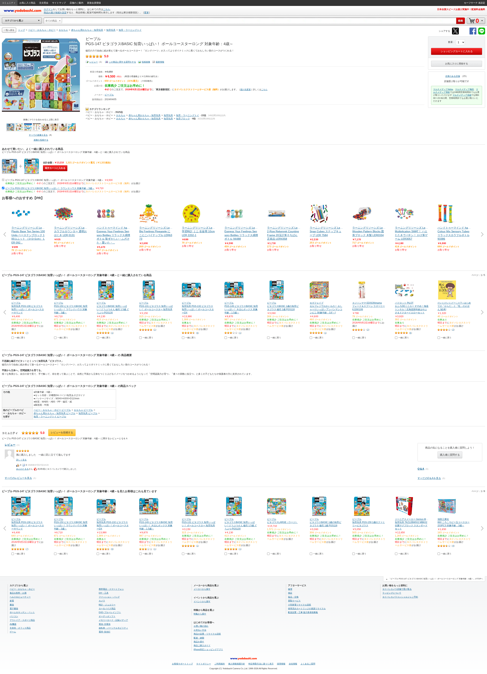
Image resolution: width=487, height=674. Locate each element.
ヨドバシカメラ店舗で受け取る (397, 589)
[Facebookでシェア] (472, 34)
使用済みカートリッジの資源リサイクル (307, 608)
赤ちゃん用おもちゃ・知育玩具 (145, 115)
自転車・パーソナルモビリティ (113, 628)
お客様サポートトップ (182, 664)
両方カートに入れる (55, 168)
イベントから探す (202, 601)
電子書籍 (14, 608)
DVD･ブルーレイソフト (110, 612)
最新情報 (160, 62)
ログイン (48, 9)
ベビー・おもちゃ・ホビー (99, 112)
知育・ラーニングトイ (187, 115)
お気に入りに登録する (456, 63)
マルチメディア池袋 (462, 95)
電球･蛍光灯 (104, 632)
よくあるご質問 (308, 664)
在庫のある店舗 (452, 76)
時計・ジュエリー (107, 605)
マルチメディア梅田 (464, 89)
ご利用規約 (219, 664)
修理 (290, 589)
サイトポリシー (203, 664)
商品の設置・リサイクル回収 (207, 634)
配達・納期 (199, 638)
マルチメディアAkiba (443, 89)
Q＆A (421, 468)
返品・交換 (293, 597)
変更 (146, 12)
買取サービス (294, 601)
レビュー (93, 62)
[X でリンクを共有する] (455, 34)
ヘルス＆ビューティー (20, 597)
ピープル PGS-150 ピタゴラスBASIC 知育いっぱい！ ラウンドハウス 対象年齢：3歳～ (49, 188)
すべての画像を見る (38, 135)
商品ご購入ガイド (202, 645)
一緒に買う (20, 337)
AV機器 (13, 624)
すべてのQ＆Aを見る (429, 478)
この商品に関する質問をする (122, 62)
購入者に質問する (450, 454)
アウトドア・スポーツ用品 (22, 620)
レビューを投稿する (62, 432)
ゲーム (13, 632)
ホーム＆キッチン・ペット (22, 612)
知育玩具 (168, 115)
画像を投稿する (41, 140)
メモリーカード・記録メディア (113, 620)
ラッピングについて (391, 593)
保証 (290, 593)
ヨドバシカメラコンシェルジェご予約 (400, 597)
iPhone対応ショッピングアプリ (208, 649)
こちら (106, 9)
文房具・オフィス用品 (20, 628)
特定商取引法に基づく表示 (261, 664)
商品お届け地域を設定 (55, 12)
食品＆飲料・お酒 (18, 593)
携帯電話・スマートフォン (111, 589)
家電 (12, 601)
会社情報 (293, 664)
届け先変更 (245, 89)
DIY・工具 (103, 593)
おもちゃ (120, 115)
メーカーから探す (202, 589)
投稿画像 (146, 62)
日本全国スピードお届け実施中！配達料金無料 (461, 9)
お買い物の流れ (201, 626)
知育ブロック (183, 118)
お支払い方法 (200, 630)
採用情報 (281, 664)
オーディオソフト (107, 616)
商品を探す (199, 641)
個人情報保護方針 (236, 664)
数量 (450, 42)
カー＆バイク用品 (107, 608)
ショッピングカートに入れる (457, 51)
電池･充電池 (104, 624)
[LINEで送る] (481, 34)
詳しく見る (21, 460)
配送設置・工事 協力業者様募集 (303, 612)
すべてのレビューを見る (18, 478)
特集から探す (200, 614)
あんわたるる (22, 469)
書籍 (12, 605)
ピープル (109, 94)
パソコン (14, 616)
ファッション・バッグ (109, 597)
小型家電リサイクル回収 (299, 605)
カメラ (102, 601)
